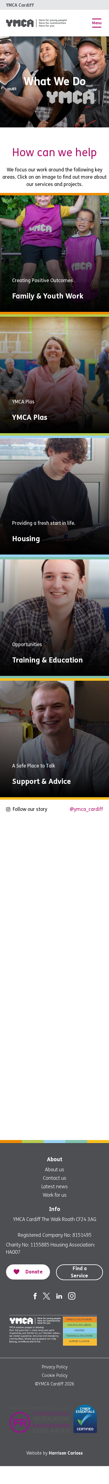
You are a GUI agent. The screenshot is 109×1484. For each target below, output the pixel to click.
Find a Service (79, 1272)
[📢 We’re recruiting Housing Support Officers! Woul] (54, 914)
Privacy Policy (55, 1367)
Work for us (55, 1195)
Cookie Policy (55, 1375)
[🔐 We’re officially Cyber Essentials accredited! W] (54, 849)
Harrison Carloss (66, 1453)
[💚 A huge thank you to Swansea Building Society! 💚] (54, 1042)
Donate (34, 1272)
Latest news (54, 1186)
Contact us (54, 1178)
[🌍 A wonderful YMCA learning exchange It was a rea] (54, 978)
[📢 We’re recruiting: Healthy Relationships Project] (54, 1106)
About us (54, 1169)
